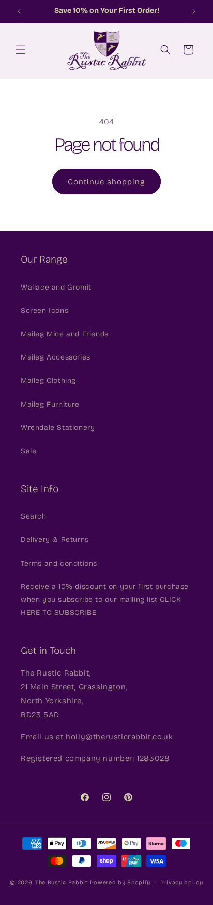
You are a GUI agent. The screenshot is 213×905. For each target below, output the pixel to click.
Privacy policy (181, 882)
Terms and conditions (59, 563)
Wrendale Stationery (58, 427)
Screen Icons (44, 310)
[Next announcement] (193, 11)
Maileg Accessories (55, 357)
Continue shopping (106, 181)
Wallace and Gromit (56, 287)
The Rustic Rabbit (61, 882)
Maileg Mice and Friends (65, 333)
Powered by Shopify (120, 882)
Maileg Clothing (48, 380)
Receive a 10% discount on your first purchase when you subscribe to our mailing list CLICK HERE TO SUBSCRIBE (105, 599)
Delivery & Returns (55, 539)
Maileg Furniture (50, 404)
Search (34, 516)
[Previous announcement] (19, 11)
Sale (28, 451)
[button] (20, 49)
